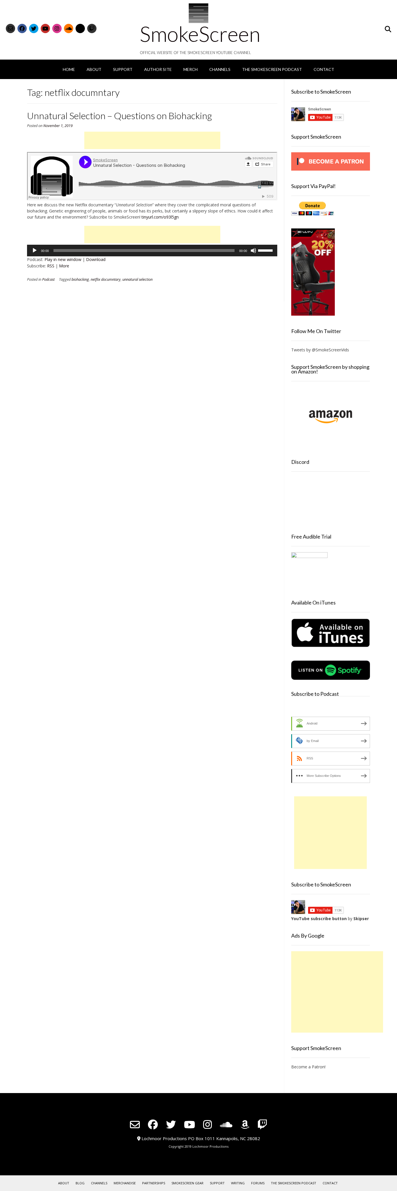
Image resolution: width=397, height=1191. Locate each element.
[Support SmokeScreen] (330, 169)
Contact (324, 69)
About (94, 69)
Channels (219, 69)
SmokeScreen (200, 33)
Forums (257, 1183)
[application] (152, 250)
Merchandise (125, 1183)
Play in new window (62, 259)
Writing (238, 1183)
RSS (50, 266)
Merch (190, 69)
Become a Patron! (308, 1067)
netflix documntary (106, 279)
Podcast (48, 279)
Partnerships (153, 1183)
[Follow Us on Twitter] (33, 28)
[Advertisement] (152, 140)
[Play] (34, 250)
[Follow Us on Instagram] (57, 28)
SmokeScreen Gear (187, 1183)
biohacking (80, 279)
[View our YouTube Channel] (45, 28)
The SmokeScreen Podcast (272, 69)
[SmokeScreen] (198, 13)
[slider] (266, 250)
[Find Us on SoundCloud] (68, 28)
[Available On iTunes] (330, 646)
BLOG (80, 1183)
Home (69, 69)
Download (95, 259)
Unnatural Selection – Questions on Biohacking (119, 115)
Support (123, 69)
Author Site (158, 69)
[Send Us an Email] (10, 28)
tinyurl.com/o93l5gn (160, 217)
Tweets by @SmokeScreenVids (320, 350)
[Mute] (253, 250)
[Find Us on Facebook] (22, 28)
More (64, 266)
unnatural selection (137, 279)
